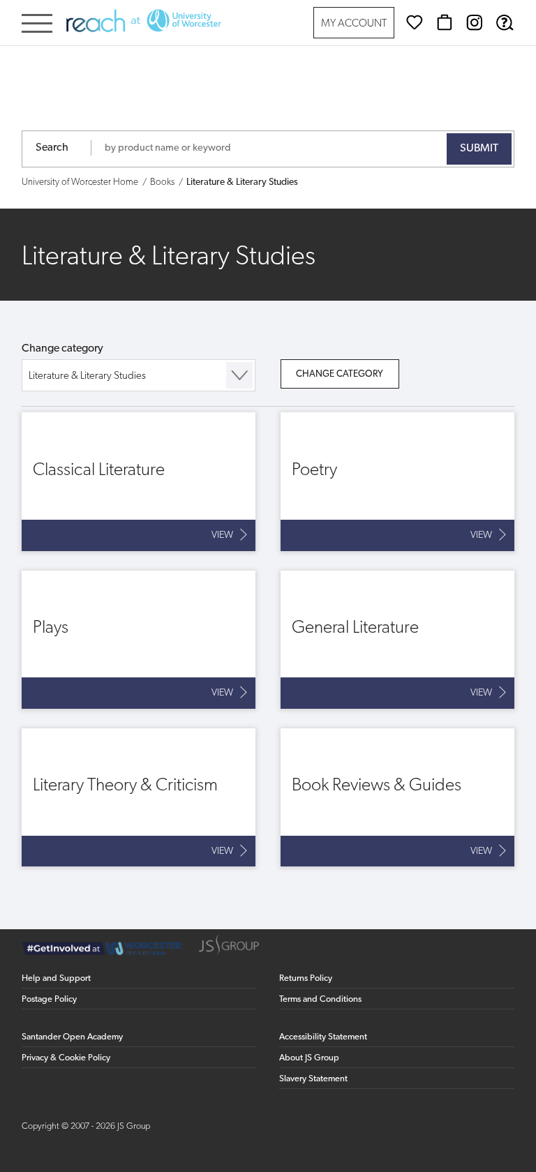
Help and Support (56, 978)
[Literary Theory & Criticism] (139, 797)
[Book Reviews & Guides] (398, 797)
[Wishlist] (414, 22)
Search (52, 147)
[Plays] (139, 640)
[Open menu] (37, 25)
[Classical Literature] (139, 481)
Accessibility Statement (323, 1037)
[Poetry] (398, 481)
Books (162, 182)
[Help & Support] (504, 22)
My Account (354, 24)
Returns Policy (305, 978)
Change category (62, 348)
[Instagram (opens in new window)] (474, 22)
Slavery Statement (313, 1078)
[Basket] (444, 22)
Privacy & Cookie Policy (66, 1057)
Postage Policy (49, 999)
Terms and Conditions (320, 999)
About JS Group (309, 1057)
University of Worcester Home (80, 182)
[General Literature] (398, 640)
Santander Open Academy (72, 1037)
